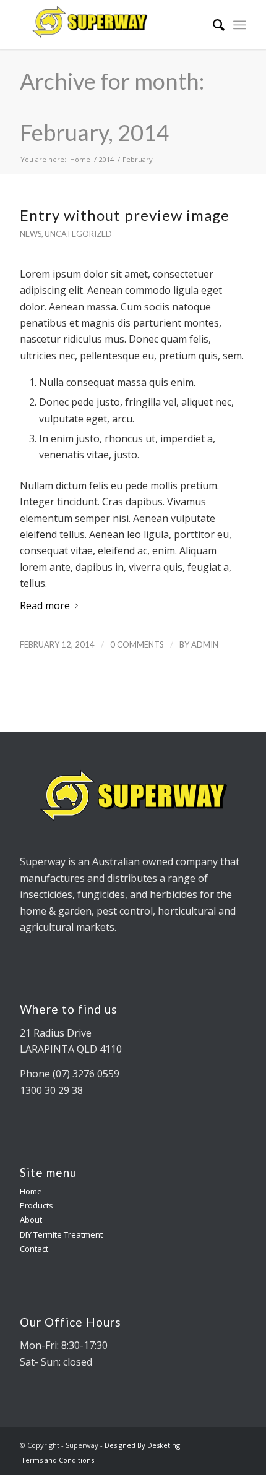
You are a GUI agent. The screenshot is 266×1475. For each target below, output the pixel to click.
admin (204, 644)
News (30, 234)
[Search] (212, 24)
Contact (34, 1248)
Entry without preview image (125, 215)
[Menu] (239, 25)
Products (36, 1205)
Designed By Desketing (142, 1445)
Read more (45, 605)
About (31, 1219)
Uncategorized (78, 234)
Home (31, 1191)
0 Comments (137, 644)
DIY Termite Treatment (61, 1234)
